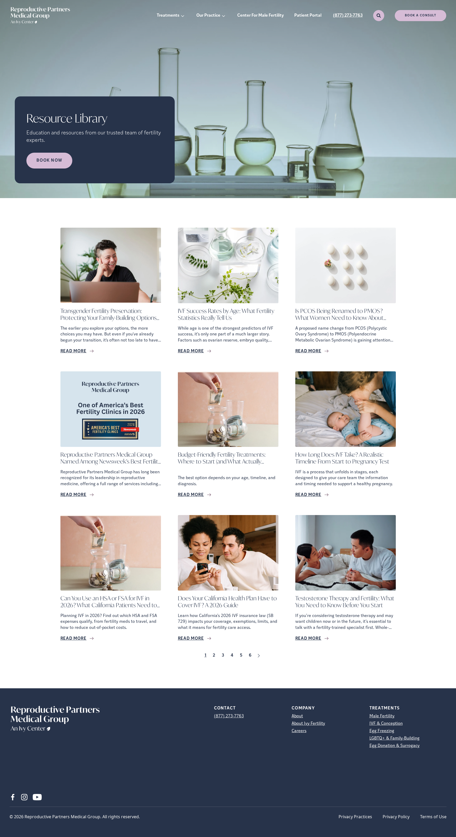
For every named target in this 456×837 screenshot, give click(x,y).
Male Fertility (382, 716)
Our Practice (208, 15)
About (297, 716)
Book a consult (420, 15)
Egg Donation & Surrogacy (394, 746)
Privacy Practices (355, 817)
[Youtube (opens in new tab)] (37, 797)
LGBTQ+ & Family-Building (394, 738)
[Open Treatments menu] (182, 15)
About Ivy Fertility (308, 724)
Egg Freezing (381, 731)
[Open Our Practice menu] (223, 15)
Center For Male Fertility (260, 15)
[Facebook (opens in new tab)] (13, 797)
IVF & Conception (386, 724)
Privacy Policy (396, 817)
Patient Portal (307, 15)
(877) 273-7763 (348, 15)
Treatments (168, 15)
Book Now (49, 160)
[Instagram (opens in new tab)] (24, 797)
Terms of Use (433, 817)
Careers (299, 731)
